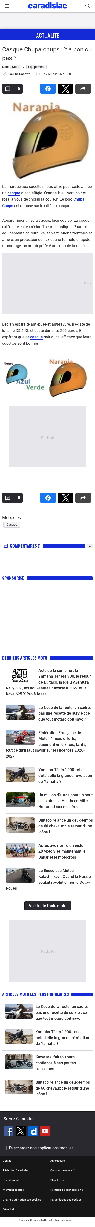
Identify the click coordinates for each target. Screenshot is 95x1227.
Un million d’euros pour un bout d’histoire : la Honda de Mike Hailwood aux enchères (65, 801)
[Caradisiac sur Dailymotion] (33, 1132)
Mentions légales (13, 1189)
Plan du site (57, 1180)
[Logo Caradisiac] (47, 10)
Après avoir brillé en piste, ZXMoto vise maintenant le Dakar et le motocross (62, 851)
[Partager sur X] (66, 87)
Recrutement (11, 1180)
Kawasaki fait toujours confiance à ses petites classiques (56, 1063)
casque (14, 193)
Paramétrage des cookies (66, 1199)
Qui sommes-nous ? (62, 1170)
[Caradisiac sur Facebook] (9, 1132)
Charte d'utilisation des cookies (22, 1199)
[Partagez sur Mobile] (84, 87)
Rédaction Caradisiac (16, 1170)
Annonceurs (57, 1160)
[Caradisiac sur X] (21, 1132)
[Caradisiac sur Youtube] (45, 1132)
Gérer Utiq (9, 1209)
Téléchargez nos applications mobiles (41, 1148)
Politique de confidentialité (66, 1189)
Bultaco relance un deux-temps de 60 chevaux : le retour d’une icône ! (65, 826)
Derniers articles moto (24, 658)
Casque (12, 524)
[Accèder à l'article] (20, 675)
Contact (7, 1160)
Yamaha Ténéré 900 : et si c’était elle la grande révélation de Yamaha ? (65, 775)
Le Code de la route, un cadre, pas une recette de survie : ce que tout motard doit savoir (64, 713)
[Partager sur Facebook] (49, 87)
